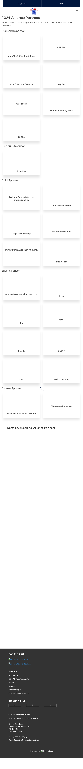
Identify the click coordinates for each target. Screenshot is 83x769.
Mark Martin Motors (61, 231)
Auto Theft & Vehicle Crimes (21, 56)
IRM (21, 323)
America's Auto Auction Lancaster (21, 294)
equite (61, 84)
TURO (21, 379)
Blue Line (21, 171)
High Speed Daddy (21, 234)
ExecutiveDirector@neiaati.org (26, 740)
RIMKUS (61, 351)
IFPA (61, 296)
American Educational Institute (22, 413)
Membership (14, 690)
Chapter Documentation (19, 693)
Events (11, 683)
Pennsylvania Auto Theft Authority (21, 250)
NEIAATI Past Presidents (19, 679)
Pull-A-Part (61, 262)
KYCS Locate (21, 104)
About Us (12, 675)
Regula (21, 351)
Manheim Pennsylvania (61, 110)
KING (61, 320)
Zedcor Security (61, 379)
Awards (12, 686)
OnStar (21, 137)
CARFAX (61, 47)
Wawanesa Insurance (61, 406)
